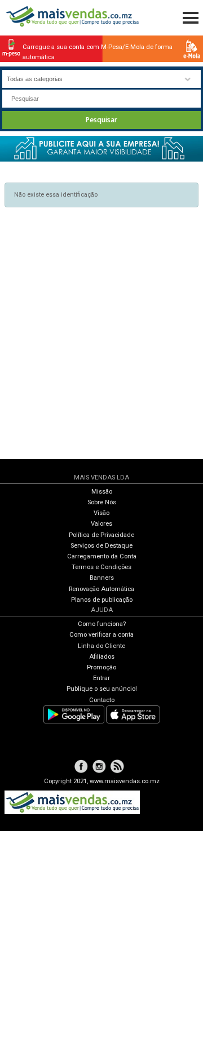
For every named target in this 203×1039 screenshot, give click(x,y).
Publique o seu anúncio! (102, 688)
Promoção (101, 667)
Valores (101, 523)
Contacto (101, 700)
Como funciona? (102, 624)
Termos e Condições (101, 567)
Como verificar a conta (101, 634)
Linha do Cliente (101, 646)
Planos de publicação (102, 599)
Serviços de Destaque (101, 545)
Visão (101, 513)
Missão (101, 491)
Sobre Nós (101, 502)
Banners (102, 577)
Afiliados (101, 656)
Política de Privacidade (101, 535)
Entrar (101, 678)
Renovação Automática (101, 589)
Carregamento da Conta (101, 556)
